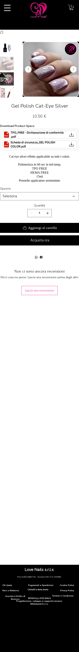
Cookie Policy (67, 585)
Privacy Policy (67, 590)
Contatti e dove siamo (38, 589)
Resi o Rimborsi (10, 590)
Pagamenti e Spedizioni (40, 585)
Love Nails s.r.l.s (39, 569)
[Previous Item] (28, 69)
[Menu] (7, 8)
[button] (71, 7)
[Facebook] (41, 257)
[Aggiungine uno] (48, 213)
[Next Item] (73, 69)
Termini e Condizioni (63, 595)
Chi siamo (7, 585)
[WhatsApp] (36, 257)
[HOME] (1, 32)
